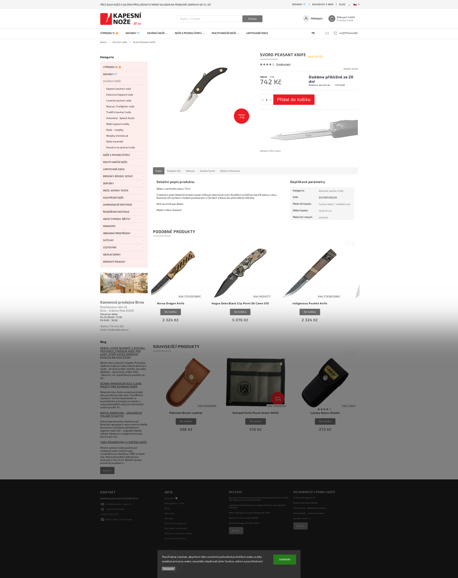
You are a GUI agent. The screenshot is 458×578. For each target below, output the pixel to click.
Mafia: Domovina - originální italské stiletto (121, 414)
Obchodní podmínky (176, 528)
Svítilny (108, 240)
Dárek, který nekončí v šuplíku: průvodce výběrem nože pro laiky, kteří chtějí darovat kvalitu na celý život (122, 353)
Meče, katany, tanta (115, 190)
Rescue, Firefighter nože (120, 106)
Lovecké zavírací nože (118, 100)
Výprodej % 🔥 (112, 67)
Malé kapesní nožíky (117, 123)
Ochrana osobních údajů (179, 533)
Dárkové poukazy (114, 261)
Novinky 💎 (299, 4)
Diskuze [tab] (190, 170)
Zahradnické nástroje (117, 204)
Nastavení (168, 568)
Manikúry (109, 226)
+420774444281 (115, 509)
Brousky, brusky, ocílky (118, 176)
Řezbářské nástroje (116, 211)
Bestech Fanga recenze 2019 (244, 523)
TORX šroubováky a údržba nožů (123, 442)
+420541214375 (109, 514)
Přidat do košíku (294, 99)
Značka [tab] (207, 170)
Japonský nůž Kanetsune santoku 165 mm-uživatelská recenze (257, 506)
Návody (169, 518)
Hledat (252, 18)
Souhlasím (284, 559)
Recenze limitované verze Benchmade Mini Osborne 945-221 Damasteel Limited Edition (259, 498)
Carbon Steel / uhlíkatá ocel (334, 204)
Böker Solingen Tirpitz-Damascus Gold (249, 512)
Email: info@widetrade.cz (114, 329)
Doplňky (108, 183)
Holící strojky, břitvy (116, 218)
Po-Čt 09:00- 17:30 (111, 317)
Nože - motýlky (114, 129)
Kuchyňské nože (113, 197)
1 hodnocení (283, 64)
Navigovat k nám (322, 4)
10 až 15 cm (325, 210)
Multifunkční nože (115, 162)
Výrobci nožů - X (302, 518)
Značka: (351, 68)
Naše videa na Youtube (119, 519)
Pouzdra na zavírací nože (120, 147)
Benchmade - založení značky (309, 513)
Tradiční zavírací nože (118, 112)
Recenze (169, 513)
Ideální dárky (112, 254)
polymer (323, 217)
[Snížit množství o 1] (262, 100)
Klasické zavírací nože (331, 190)
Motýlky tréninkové (117, 135)
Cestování (109, 247)
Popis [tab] (159, 170)
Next (353, 243)
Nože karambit (114, 141)
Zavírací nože (112, 81)
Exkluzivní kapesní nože (119, 94)
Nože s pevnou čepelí (116, 154)
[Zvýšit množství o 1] (270, 100)
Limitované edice (114, 169)
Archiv (107, 470)
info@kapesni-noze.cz (118, 504)
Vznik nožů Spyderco (304, 497)
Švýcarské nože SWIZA (305, 503)
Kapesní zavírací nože (118, 88)
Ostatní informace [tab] (230, 170)
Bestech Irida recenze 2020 (243, 518)
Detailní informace (270, 150)
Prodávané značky (175, 538)
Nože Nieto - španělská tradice (309, 508)
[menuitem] (111, 33)
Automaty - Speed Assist (120, 117)
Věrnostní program (176, 523)
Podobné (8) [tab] (174, 170)
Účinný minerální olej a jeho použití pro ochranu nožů (121, 385)
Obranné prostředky (116, 233)
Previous (348, 243)
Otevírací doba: (109, 314)
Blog (342, 4)
